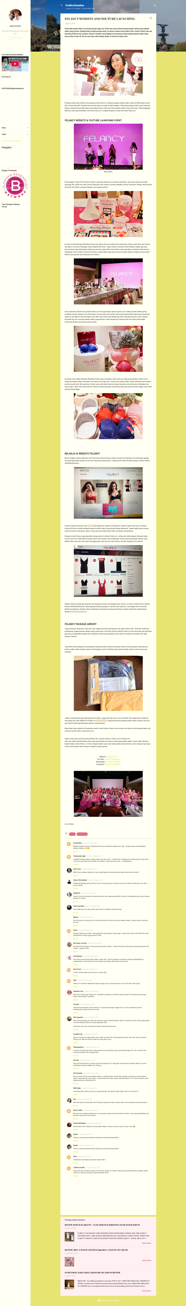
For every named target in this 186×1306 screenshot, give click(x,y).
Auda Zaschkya (78, 906)
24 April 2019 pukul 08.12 (91, 1017)
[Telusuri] (155, 6)
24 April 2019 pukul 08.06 (91, 991)
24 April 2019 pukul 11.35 (87, 1060)
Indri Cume (77, 869)
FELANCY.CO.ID (101, 721)
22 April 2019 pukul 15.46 (94, 856)
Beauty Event (82, 834)
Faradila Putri (77, 1034)
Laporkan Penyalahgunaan (11, 141)
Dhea (75, 1156)
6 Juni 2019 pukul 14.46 (92, 1167)
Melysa (75, 917)
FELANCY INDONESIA (112, 759)
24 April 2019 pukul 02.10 (86, 917)
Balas (75, 851)
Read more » (147, 1243)
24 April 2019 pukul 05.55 (90, 956)
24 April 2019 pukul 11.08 (92, 1047)
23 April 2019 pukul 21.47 (89, 869)
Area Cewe (77, 969)
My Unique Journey (80, 943)
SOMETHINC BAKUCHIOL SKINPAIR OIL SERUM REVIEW (92, 1272)
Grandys (76, 1004)
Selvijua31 (76, 893)
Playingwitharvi (78, 1047)
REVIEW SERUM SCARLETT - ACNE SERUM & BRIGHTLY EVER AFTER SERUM (102, 1225)
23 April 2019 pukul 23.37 (88, 893)
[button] (150, 18)
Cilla (74, 980)
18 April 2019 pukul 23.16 (90, 843)
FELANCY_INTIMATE (113, 762)
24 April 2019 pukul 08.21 (90, 1034)
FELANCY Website (78, 612)
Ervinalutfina (77, 843)
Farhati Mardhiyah (79, 1123)
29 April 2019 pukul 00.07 (94, 1123)
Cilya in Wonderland (80, 880)
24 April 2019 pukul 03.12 (85, 930)
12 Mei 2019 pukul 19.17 (86, 1134)
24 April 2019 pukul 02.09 (92, 906)
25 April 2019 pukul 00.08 (84, 1099)
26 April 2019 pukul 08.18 (90, 1110)
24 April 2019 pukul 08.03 (84, 980)
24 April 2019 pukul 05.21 (95, 943)
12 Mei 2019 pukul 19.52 (86, 1145)
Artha (75, 930)
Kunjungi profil (15, 38)
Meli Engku (77, 1088)
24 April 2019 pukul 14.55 (90, 1073)
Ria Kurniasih (77, 1073)
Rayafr (75, 1134)
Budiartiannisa (75, 5)
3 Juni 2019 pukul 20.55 (85, 1156)
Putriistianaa (77, 956)
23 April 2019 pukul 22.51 (95, 880)
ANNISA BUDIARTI (15, 26)
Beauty (72, 834)
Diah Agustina (78, 1017)
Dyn (74, 1099)
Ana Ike (76, 1060)
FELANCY (91, 526)
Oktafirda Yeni (78, 991)
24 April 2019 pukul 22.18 (89, 1088)
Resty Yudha (77, 1110)
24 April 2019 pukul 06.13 (89, 969)
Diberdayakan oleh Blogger (109, 1300)
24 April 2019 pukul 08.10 (87, 1004)
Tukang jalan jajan (79, 856)
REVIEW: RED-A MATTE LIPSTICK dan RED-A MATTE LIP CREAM (96, 1250)
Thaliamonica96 (78, 1167)
